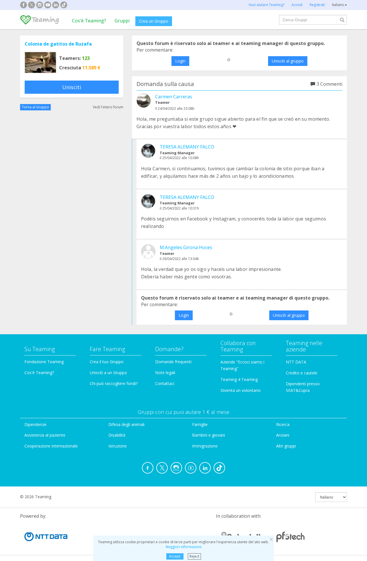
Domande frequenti (173, 361)
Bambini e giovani (208, 435)
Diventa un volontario (240, 390)
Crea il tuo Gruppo (107, 361)
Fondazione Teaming (44, 361)
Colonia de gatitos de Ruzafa (58, 44)
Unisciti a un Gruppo (108, 372)
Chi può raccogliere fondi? (114, 383)
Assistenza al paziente (44, 435)
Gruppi (122, 20)
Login (180, 61)
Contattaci (164, 383)
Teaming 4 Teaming (239, 379)
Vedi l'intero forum (108, 107)
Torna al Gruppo (35, 107)
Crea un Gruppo (153, 21)
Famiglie (200, 424)
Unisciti (71, 87)
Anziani (282, 435)
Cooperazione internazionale (51, 446)
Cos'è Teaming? (89, 20)
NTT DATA (296, 362)
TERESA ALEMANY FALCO (187, 147)
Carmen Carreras (173, 96)
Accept (174, 556)
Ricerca (283, 424)
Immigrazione (205, 446)
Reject (194, 556)
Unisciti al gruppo (288, 61)
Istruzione (117, 446)
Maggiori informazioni (184, 546)
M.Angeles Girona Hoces (186, 247)
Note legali (165, 372)
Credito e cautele (301, 373)
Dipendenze (35, 424)
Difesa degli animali (126, 424)
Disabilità (116, 435)
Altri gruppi (286, 446)
